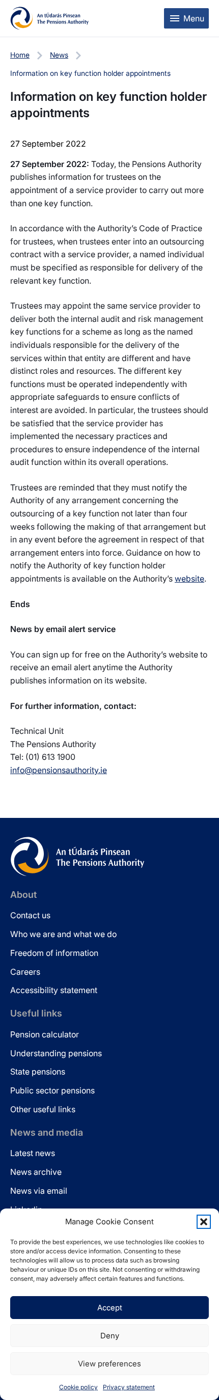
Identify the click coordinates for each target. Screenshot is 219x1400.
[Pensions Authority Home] (49, 18)
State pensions (37, 1071)
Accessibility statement (53, 990)
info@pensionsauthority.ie (58, 770)
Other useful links (42, 1109)
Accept (109, 1307)
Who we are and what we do (63, 934)
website (189, 578)
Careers (25, 972)
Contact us (30, 915)
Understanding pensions (56, 1053)
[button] (204, 1222)
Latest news (32, 1153)
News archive (36, 1172)
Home (20, 54)
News (59, 54)
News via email (38, 1191)
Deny (109, 1335)
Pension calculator (44, 1034)
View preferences (109, 1363)
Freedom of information (54, 953)
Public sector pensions (52, 1090)
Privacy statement (129, 1387)
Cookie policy (78, 1387)
